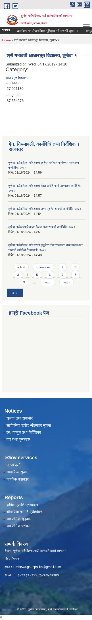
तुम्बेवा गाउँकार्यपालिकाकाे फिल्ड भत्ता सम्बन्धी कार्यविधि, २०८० (41, 227)
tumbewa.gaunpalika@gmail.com (37, 567)
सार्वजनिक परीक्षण (18, 526)
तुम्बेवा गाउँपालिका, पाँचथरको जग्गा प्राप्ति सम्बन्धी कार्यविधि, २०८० (45, 209)
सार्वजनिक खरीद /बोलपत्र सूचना (28, 425)
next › (48, 282)
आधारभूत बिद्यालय (17, 78)
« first (21, 267)
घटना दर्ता (13, 465)
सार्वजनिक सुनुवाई (18, 519)
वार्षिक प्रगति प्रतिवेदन (22, 505)
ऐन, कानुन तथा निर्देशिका (23, 432)
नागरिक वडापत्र (17, 479)
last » (66, 282)
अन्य (14, 293)
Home (6, 40)
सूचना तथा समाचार (19, 418)
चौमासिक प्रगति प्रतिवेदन (24, 512)
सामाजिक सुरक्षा (16, 472)
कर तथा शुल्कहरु (18, 439)
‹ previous (43, 267)
